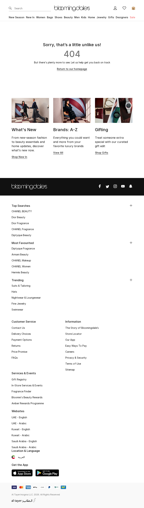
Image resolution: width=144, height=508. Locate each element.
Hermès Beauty (20, 272)
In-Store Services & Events (27, 385)
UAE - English (19, 417)
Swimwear (17, 309)
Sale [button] (132, 17)
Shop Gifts (101, 152)
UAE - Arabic (19, 423)
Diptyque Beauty (21, 235)
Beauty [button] (68, 17)
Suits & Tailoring (21, 285)
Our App (70, 339)
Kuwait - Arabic (21, 435)
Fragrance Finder (21, 391)
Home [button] (91, 17)
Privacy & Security (76, 357)
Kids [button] (83, 17)
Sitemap (70, 369)
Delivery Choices (21, 333)
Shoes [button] (58, 17)
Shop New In (19, 156)
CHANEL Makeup (21, 260)
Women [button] (40, 17)
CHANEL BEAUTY (22, 211)
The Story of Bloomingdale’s (82, 327)
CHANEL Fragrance (23, 229)
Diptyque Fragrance (23, 248)
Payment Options (22, 339)
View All (58, 152)
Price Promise (19, 351)
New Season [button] (16, 17)
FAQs (15, 357)
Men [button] (77, 17)
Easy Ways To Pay (76, 345)
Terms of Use (73, 363)
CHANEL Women (21, 266)
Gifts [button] (111, 17)
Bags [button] (50, 17)
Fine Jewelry (19, 303)
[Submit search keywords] (10, 8)
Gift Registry (19, 379)
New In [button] (30, 17)
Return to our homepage (72, 68)
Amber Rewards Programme (28, 403)
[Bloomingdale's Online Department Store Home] (72, 8)
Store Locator (73, 333)
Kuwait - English (21, 429)
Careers (69, 351)
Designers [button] (122, 17)
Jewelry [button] (101, 17)
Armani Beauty (20, 254)
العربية (21, 457)
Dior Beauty (18, 217)
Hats (14, 291)
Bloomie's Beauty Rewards (27, 397)
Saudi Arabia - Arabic (24, 447)
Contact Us (18, 327)
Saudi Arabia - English (24, 441)
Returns (16, 345)
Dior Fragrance (20, 223)
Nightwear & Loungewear (26, 297)
